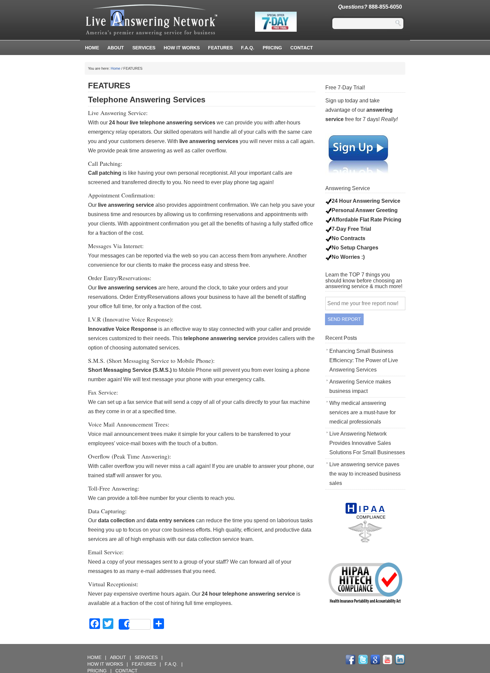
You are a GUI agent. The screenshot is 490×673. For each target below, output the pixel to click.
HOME (95, 657)
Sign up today (341, 100)
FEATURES (220, 47)
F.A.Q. (247, 47)
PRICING (272, 47)
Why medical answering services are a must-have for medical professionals (362, 412)
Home (92, 47)
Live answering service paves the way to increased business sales (365, 474)
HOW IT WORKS (182, 47)
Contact (301, 47)
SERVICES (147, 657)
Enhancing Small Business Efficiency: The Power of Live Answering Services (363, 360)
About (115, 47)
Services (143, 47)
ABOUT (118, 657)
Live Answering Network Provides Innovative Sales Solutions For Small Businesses (367, 443)
